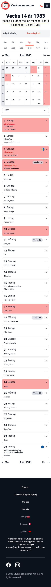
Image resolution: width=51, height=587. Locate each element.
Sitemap (25, 487)
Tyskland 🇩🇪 (25, 531)
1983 (7, 110)
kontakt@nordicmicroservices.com (21, 547)
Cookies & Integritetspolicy (25, 494)
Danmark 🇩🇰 (25, 524)
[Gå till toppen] (46, 582)
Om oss (25, 502)
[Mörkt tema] (41, 5)
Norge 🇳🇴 (25, 516)
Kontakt (25, 509)
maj (44, 55)
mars (7, 55)
